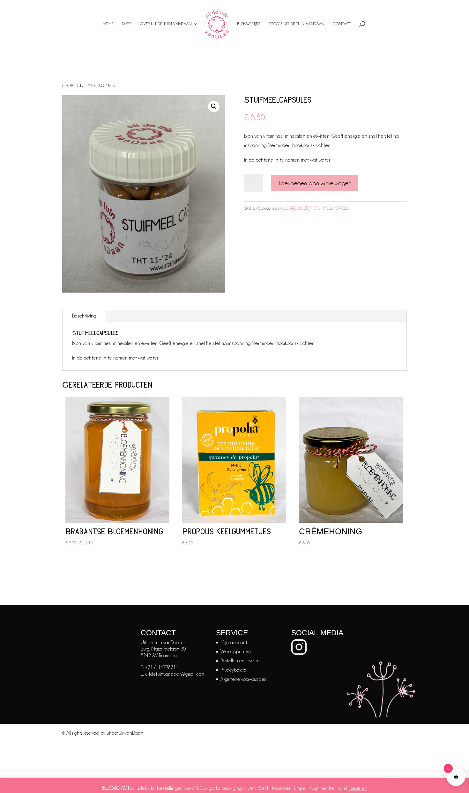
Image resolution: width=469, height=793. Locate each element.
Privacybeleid (233, 670)
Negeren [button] (357, 788)
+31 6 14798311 (161, 667)
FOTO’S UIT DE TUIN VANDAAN (296, 24)
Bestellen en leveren (240, 660)
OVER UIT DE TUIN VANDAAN (166, 24)
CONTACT (342, 24)
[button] (214, 106)
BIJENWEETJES (248, 24)
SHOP (127, 24)
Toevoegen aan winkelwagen (314, 183)
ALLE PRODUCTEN (296, 208)
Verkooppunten (235, 651)
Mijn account (233, 642)
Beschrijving (84, 315)
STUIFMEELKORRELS (96, 85)
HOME (108, 24)
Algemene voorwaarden (243, 679)
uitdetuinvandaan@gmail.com (174, 674)
